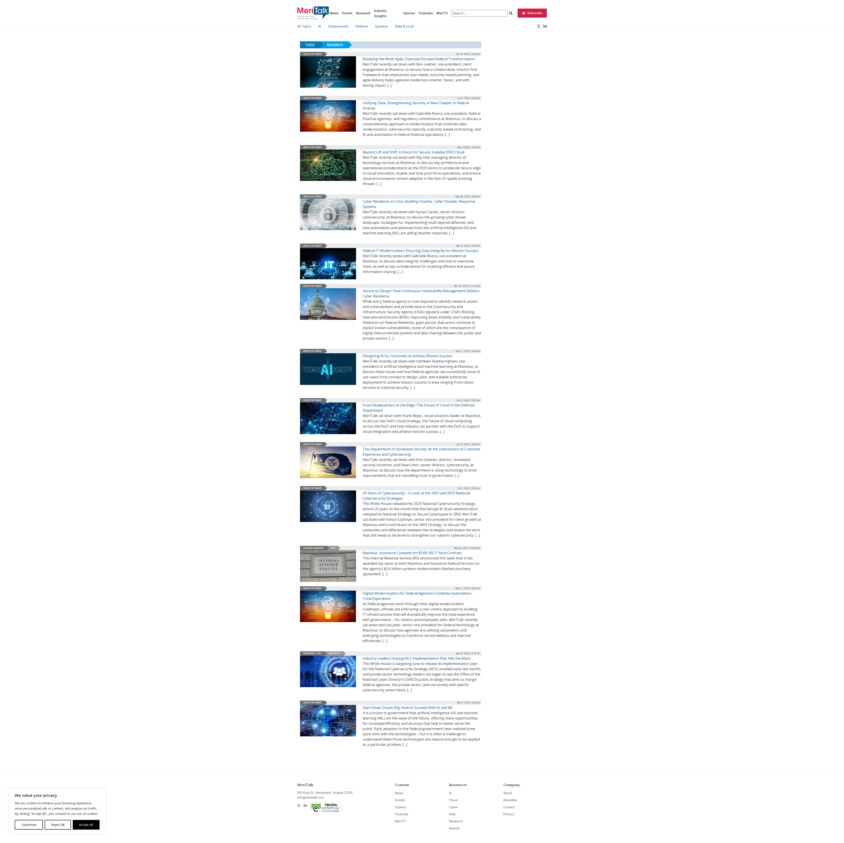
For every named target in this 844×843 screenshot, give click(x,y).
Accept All (86, 825)
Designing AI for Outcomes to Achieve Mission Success (408, 355)
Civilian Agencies (313, 548)
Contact (509, 807)
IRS (333, 548)
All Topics (304, 26)
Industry (334, 653)
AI (319, 26)
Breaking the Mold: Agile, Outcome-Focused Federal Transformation (419, 58)
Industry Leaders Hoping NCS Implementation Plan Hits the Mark (417, 658)
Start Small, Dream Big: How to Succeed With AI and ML (408, 707)
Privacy (508, 814)
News (334, 13)
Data (452, 814)
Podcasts (426, 13)
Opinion (409, 13)
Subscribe (534, 13)
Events (347, 13)
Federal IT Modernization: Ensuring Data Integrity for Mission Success (420, 250)
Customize (28, 825)
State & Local (404, 26)
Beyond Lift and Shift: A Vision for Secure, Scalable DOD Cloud (413, 152)
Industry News (312, 54)
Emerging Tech (312, 653)
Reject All (57, 825)
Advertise (510, 800)
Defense (361, 26)
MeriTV (442, 13)
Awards (454, 828)
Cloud (453, 800)
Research (363, 13)
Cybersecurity (338, 26)
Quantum (381, 26)
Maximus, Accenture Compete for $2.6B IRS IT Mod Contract (412, 552)
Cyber (453, 807)
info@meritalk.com (310, 797)
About (507, 793)
